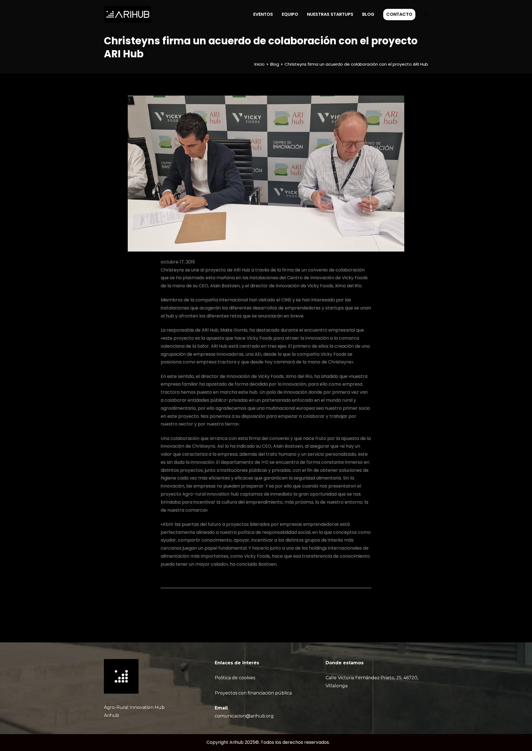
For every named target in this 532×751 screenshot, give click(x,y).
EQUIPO (290, 14)
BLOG (368, 14)
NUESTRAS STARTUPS (330, 14)
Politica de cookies (235, 677)
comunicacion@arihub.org (244, 716)
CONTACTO (399, 14)
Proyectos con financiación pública (253, 693)
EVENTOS (263, 14)
